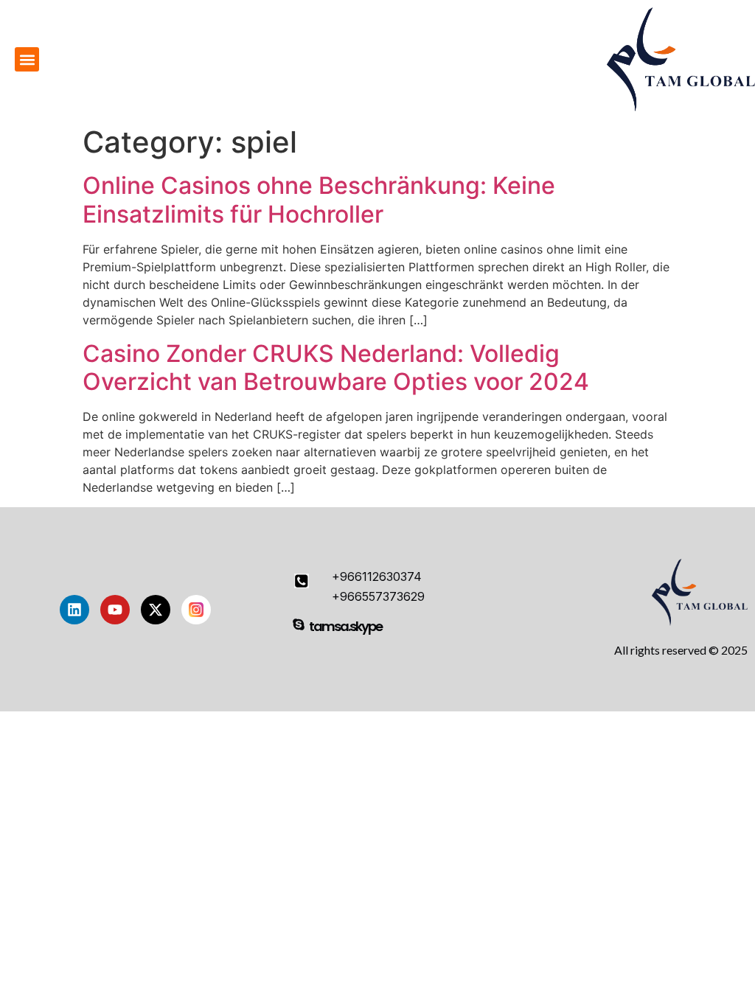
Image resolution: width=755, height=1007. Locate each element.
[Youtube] (115, 609)
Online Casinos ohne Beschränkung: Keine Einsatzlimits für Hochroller (319, 199)
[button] (27, 59)
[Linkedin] (74, 609)
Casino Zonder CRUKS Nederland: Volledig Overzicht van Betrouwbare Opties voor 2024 (336, 367)
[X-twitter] (155, 609)
